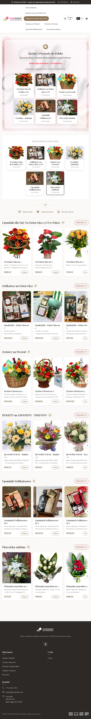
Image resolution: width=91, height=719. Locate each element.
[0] (87, 18)
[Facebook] (45, 644)
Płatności (5, 675)
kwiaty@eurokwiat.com (14, 692)
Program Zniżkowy (9, 671)
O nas (50, 658)
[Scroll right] (87, 251)
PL (78, 18)
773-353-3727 (11, 688)
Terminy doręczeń (9, 662)
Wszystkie (80, 222)
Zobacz (24, 272)
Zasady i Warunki (8, 658)
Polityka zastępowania (10, 666)
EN (82, 18)
